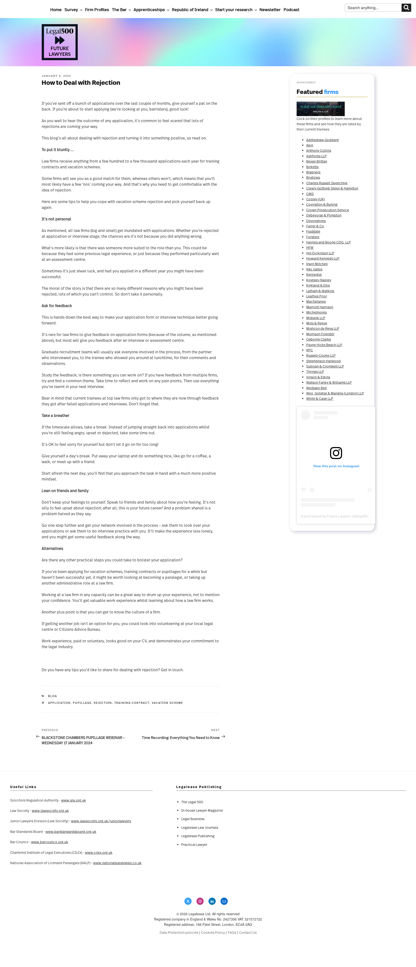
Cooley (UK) (315, 199)
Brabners (313, 172)
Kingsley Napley (318, 280)
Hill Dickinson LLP (320, 253)
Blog (52, 696)
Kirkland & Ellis (318, 285)
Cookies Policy (213, 932)
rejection (103, 702)
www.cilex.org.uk (98, 852)
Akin (309, 145)
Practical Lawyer (194, 844)
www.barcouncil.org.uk (49, 842)
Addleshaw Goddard (322, 140)
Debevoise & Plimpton (323, 215)
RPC (309, 350)
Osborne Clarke (318, 339)
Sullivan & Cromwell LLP (325, 366)
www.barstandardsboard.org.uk (71, 831)
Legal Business (192, 818)
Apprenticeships (149, 9)
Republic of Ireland (190, 9)
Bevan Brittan (316, 161)
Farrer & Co (315, 226)
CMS (310, 193)
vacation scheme (167, 702)
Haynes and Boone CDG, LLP (328, 242)
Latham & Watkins (320, 291)
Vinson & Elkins (318, 377)
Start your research (234, 9)
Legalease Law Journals (199, 827)
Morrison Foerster (320, 334)
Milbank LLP (315, 318)
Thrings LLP (315, 371)
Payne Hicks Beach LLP (324, 344)
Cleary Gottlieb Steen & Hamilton (332, 188)
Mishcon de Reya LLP (322, 328)
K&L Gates (314, 269)
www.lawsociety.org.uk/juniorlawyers (101, 821)
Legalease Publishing (197, 836)
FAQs (232, 932)
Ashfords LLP (316, 156)
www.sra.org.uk (73, 800)
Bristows (313, 177)
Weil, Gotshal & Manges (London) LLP (335, 393)
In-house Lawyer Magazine (202, 810)
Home (56, 9)
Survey (71, 9)
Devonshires (316, 220)
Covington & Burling (322, 204)
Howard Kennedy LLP (322, 258)
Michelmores (316, 312)
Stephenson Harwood (323, 361)
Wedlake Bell (316, 388)
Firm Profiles (97, 9)
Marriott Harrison (319, 307)
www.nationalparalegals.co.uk (117, 863)
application (59, 702)
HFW (309, 247)
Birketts (312, 166)
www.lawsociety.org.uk (50, 810)
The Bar (119, 9)
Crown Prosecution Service (327, 210)
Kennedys (314, 274)
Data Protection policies (179, 932)
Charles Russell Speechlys (326, 183)
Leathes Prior (316, 296)
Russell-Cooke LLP (321, 355)
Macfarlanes (316, 301)
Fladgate (313, 231)
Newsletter (270, 9)
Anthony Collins (318, 150)
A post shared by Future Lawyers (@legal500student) (341, 516)
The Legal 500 (192, 802)
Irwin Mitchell (317, 264)
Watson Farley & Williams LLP (329, 382)
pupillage (82, 702)
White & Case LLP (319, 398)
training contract (132, 702)
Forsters (312, 237)
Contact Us (248, 932)
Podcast (291, 9)
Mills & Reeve (316, 323)
